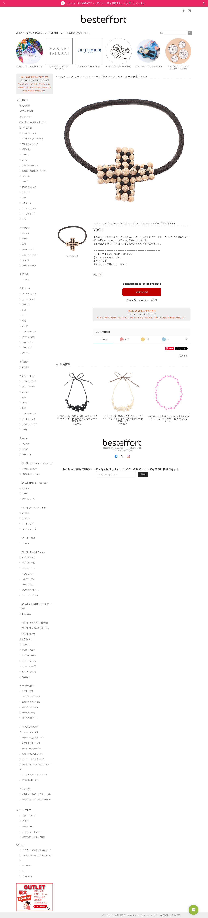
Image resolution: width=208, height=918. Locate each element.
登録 (143, 474)
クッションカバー (29, 265)
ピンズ (25, 449)
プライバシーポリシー (31, 832)
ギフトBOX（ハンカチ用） (33, 138)
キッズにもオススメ (30, 707)
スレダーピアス (28, 579)
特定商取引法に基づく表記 (33, 837)
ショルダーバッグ (29, 255)
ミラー (25, 493)
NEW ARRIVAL (26, 111)
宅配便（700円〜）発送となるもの (36, 799)
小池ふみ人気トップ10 (31, 780)
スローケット (27, 342)
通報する (183, 356)
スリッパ (25, 353)
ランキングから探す (29, 732)
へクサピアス (27, 574)
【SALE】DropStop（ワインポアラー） (35, 606)
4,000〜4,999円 (29, 666)
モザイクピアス (28, 568)
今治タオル (26, 203)
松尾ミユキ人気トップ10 (32, 754)
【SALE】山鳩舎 (27, 538)
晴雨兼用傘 (26, 149)
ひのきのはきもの (29, 187)
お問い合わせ (28, 826)
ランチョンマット (29, 529)
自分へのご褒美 (28, 712)
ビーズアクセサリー (30, 165)
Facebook (27, 865)
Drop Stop (26, 614)
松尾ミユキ (25, 288)
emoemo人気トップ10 (31, 748)
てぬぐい (25, 155)
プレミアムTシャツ (30, 144)
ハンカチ (25, 233)
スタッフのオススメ (29, 726)
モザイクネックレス (30, 595)
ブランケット (27, 347)
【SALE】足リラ (27, 633)
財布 (24, 408)
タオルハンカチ (28, 299)
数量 (95, 275)
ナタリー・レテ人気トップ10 (34, 759)
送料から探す (26, 788)
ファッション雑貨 (29, 469)
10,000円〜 (27, 677)
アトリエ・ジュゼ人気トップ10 (34, 774)
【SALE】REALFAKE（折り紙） (35, 628)
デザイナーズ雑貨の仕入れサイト (36, 850)
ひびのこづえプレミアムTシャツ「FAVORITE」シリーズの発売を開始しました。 (53, 33)
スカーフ (25, 260)
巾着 (24, 244)
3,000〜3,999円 (29, 661)
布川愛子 (24, 361)
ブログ (25, 821)
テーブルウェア (28, 214)
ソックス (25, 280)
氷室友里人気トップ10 (31, 743)
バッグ (25, 181)
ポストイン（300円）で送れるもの (36, 794)
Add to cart (141, 292)
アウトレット (26, 116)
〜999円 (25, 645)
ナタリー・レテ (27, 375)
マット (25, 429)
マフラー (25, 192)
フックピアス (27, 584)
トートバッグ (27, 249)
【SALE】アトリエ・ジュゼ (33, 507)
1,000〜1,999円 (28, 650)
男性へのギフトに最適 (31, 702)
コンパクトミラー (29, 331)
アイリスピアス (28, 563)
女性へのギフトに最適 (31, 696)
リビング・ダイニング (31, 474)
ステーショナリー (29, 208)
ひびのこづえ (26, 127)
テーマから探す (27, 685)
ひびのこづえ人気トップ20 (33, 737)
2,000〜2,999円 (29, 655)
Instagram (27, 876)
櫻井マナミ (25, 227)
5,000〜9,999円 (29, 671)
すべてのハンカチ (29, 133)
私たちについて (29, 815)
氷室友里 (24, 274)
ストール (25, 176)
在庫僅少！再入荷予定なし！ (33, 122)
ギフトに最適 (27, 691)
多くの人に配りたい (30, 718)
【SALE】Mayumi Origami (32, 552)
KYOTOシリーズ (28, 557)
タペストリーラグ (29, 424)
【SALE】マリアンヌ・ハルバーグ (36, 463)
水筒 (24, 310)
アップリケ (26, 454)
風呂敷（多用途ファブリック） (34, 171)
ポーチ (25, 160)
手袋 (24, 197)
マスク (25, 219)
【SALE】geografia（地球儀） (34, 622)
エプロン (25, 518)
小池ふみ (24, 438)
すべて (104, 339)
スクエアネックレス (30, 590)
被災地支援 (25, 105)
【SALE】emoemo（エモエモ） (35, 482)
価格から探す (26, 639)
